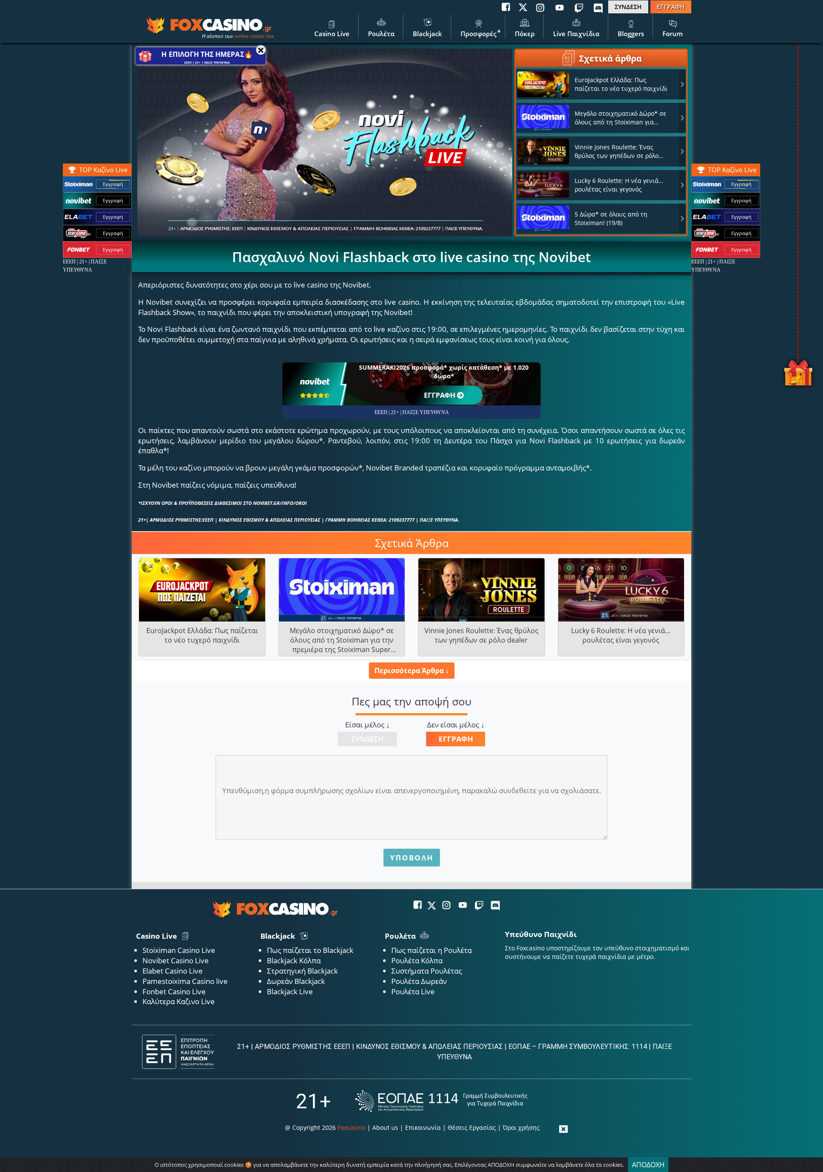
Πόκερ (525, 33)
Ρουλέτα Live (413, 991)
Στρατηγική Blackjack (302, 971)
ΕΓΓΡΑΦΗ (671, 7)
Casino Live (332, 33)
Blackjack (427, 33)
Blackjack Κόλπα (294, 960)
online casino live (254, 36)
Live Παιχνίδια (576, 33)
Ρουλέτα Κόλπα (416, 960)
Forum (672, 33)
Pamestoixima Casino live (185, 981)
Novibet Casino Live (175, 960)
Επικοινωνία (423, 1127)
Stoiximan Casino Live (178, 950)
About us (385, 1127)
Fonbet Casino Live (174, 991)
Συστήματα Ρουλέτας (426, 971)
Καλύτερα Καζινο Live (178, 1001)
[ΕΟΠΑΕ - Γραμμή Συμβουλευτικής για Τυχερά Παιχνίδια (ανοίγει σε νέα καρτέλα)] (441, 1101)
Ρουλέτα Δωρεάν (419, 981)
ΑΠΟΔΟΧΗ (648, 1164)
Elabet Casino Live (172, 971)
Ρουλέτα (381, 33)
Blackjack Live (290, 991)
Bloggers (631, 33)
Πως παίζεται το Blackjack (310, 950)
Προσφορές (478, 33)
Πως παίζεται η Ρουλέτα (431, 950)
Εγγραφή (741, 184)
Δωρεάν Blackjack (296, 981)
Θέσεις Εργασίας (472, 1127)
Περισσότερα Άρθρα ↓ (411, 670)
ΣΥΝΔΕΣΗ (628, 7)
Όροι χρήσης (521, 1127)
